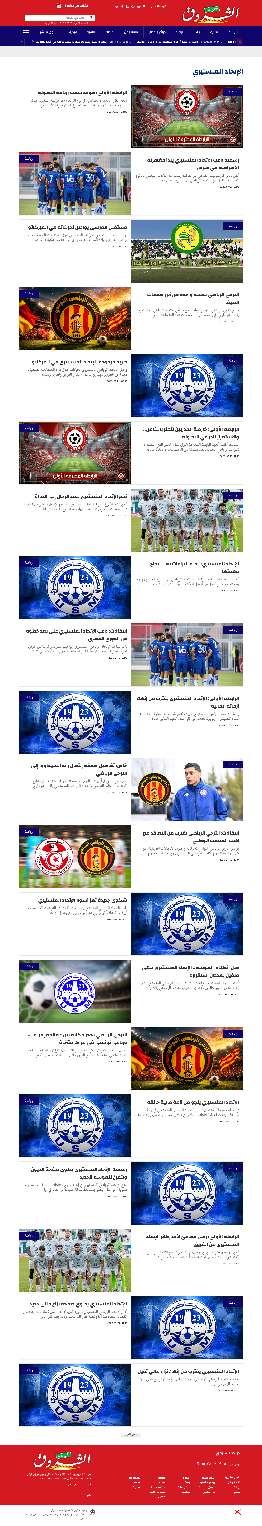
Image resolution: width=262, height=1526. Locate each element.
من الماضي (209, 1492)
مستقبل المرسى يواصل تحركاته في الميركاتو (77, 227)
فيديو (73, 32)
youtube (139, 7)
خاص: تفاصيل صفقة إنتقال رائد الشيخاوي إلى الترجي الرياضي (79, 769)
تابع (89, 1495)
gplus (133, 7)
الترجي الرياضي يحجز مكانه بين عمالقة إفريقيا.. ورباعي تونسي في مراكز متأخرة (77, 1038)
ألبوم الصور (208, 1478)
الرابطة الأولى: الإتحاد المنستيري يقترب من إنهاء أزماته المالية (188, 702)
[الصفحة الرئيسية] (212, 11)
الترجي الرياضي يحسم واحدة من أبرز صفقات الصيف (193, 298)
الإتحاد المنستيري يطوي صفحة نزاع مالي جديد (78, 1304)
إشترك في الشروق (76, 5)
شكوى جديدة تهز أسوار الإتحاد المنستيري (82, 900)
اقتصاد (110, 32)
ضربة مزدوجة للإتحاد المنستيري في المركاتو (79, 361)
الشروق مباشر (49, 32)
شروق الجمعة (207, 1487)
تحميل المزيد (131, 1434)
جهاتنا (196, 32)
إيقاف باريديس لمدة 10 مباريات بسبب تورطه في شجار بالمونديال (148, 41)
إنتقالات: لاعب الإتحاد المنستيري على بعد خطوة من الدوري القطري (76, 635)
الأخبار (232, 41)
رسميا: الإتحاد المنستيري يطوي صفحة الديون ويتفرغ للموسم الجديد (79, 1173)
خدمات (137, 1482)
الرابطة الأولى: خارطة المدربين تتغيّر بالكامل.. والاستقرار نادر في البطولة (191, 433)
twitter (117, 7)
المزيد (26, 32)
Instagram (144, 7)
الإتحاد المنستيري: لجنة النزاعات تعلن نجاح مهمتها (194, 567)
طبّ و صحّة (184, 1487)
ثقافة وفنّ (131, 32)
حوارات (161, 1482)
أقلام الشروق (232, 1477)
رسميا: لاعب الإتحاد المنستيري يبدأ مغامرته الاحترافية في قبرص (193, 164)
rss (127, 7)
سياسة (233, 32)
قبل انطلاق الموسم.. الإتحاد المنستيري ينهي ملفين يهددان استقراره (190, 971)
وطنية (214, 32)
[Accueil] (61, 1459)
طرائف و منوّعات (156, 1487)
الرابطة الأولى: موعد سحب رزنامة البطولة (82, 92)
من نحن (72, 1484)
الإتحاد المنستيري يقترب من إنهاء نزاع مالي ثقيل (188, 1371)
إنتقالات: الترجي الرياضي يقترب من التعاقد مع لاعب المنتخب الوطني (191, 837)
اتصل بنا (48, 23)
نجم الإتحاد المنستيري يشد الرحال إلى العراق (80, 496)
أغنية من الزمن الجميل (157, 1494)
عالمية (91, 32)
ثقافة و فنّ (233, 1482)
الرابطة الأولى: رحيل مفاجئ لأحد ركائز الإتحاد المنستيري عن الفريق (192, 1240)
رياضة (179, 32)
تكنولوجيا (135, 1478)
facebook (122, 7)
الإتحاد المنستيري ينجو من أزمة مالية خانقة (193, 1102)
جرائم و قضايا (157, 32)
